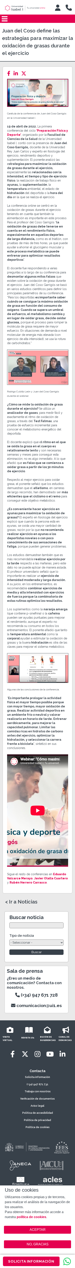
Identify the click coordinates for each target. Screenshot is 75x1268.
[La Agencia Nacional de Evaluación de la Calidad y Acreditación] (20, 1165)
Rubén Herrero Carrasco (28, 882)
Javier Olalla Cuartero (51, 878)
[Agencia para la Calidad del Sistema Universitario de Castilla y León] (51, 1165)
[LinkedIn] (17, 73)
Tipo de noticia (21, 936)
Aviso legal (37, 1105)
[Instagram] (37, 1054)
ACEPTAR (37, 1230)
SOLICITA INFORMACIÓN (31, 1261)
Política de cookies (38, 1127)
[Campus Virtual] (57, 8)
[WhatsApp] (67, 1261)
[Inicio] (26, 8)
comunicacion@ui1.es (38, 1005)
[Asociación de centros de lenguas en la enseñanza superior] (50, 1182)
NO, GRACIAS (38, 1244)
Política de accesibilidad (37, 1112)
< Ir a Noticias (21, 901)
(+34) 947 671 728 (39, 995)
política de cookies (31, 1217)
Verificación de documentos (37, 1098)
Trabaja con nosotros (38, 1091)
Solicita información (37, 1077)
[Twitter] (25, 73)
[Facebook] (10, 73)
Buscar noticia (26, 917)
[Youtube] (50, 1054)
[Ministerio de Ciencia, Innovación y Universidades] (27, 1147)
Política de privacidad (37, 1120)
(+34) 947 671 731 (37, 1084)
